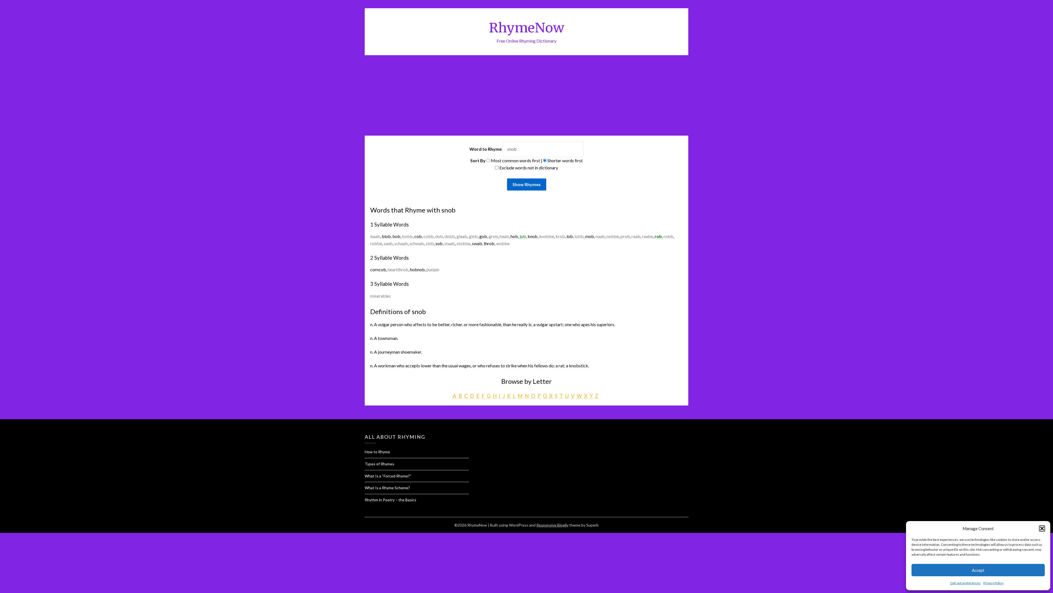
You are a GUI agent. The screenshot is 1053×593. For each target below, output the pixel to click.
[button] (1042, 528)
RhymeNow (526, 27)
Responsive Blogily (552, 525)
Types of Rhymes (379, 463)
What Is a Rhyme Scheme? (387, 487)
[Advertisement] (526, 96)
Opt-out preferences (965, 583)
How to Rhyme (377, 451)
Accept (978, 570)
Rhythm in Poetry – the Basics (390, 499)
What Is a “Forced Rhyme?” (388, 476)
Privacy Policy (993, 583)
